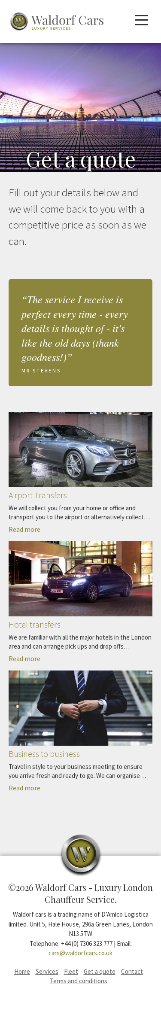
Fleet (71, 971)
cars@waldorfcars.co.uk (80, 953)
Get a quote (99, 971)
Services (47, 971)
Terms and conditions (78, 981)
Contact (132, 971)
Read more (79, 511)
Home (22, 971)
